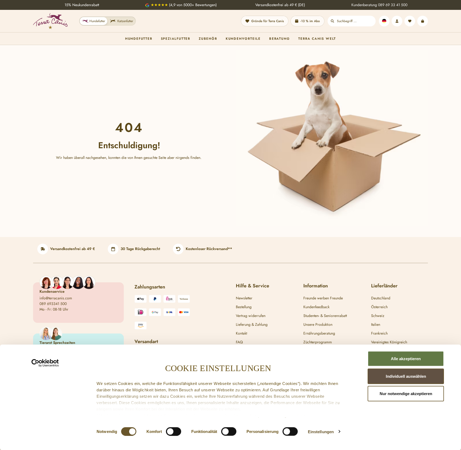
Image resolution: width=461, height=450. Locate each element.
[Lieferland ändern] (384, 21)
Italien (375, 324)
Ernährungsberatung (319, 333)
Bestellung (244, 307)
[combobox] (356, 21)
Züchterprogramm (317, 342)
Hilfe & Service (252, 285)
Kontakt (241, 333)
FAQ (239, 342)
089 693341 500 (53, 303)
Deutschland (380, 298)
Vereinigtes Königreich (389, 342)
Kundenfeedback (316, 307)
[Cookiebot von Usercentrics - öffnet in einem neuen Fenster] (45, 363)
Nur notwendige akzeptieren (406, 393)
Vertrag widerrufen (250, 315)
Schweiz (377, 315)
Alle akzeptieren (406, 358)
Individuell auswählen (406, 376)
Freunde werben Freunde (323, 298)
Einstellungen (321, 431)
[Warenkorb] (422, 21)
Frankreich (379, 333)
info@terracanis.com (55, 298)
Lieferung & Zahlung (252, 324)
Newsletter (244, 298)
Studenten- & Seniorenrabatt (325, 315)
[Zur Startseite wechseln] (50, 21)
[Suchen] (332, 21)
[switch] (173, 431)
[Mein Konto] (397, 21)
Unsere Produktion (317, 324)
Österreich (379, 307)
